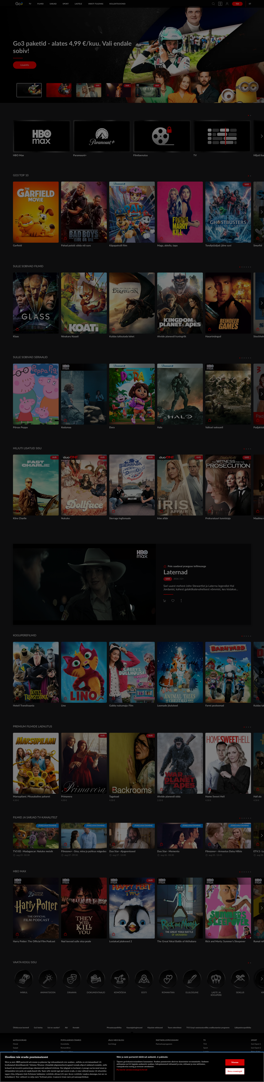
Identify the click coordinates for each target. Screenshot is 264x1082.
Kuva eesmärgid (235, 1071)
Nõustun (234, 1062)
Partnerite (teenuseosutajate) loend (132, 1070)
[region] (132, 1067)
